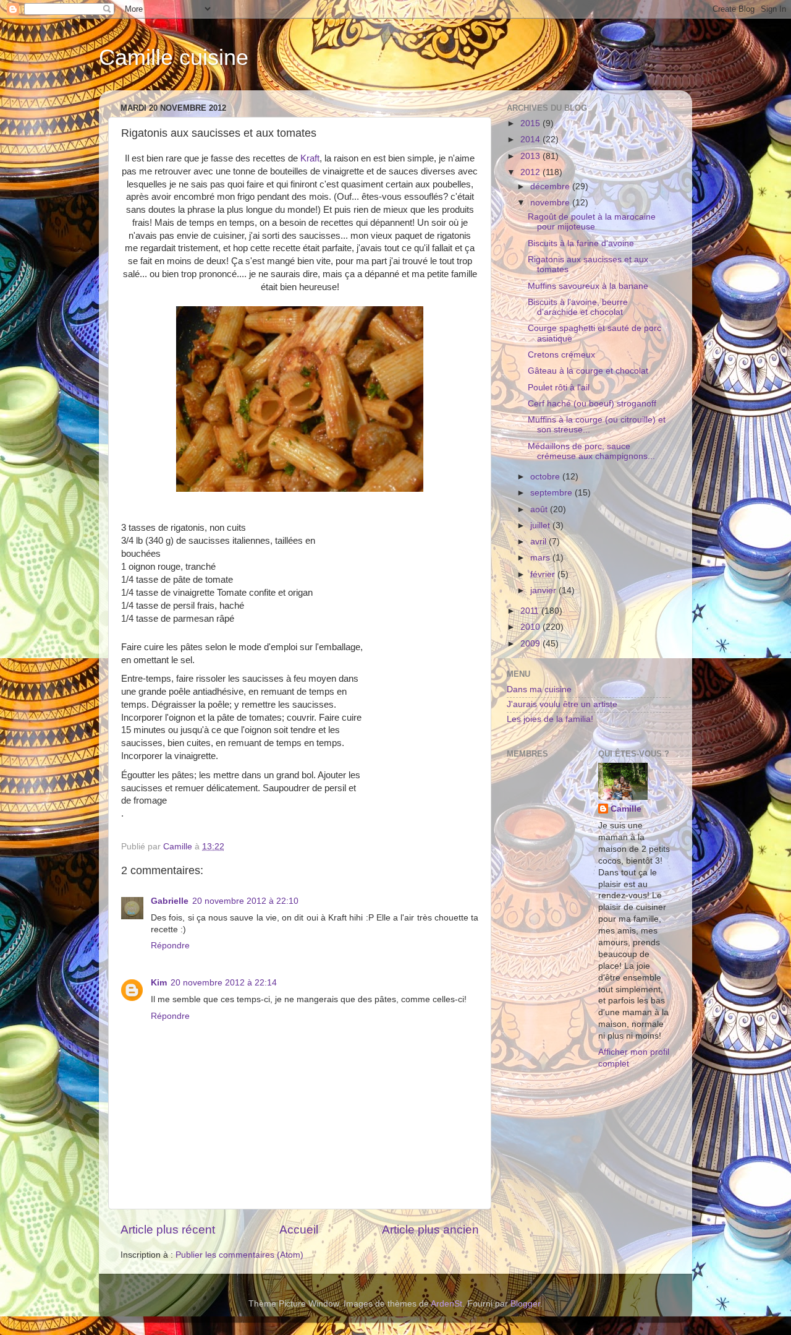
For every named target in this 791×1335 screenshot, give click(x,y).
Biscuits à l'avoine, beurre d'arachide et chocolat (578, 307)
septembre (552, 492)
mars (541, 557)
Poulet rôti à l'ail (559, 387)
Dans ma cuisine (539, 689)
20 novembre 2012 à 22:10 (245, 901)
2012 (531, 172)
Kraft (309, 158)
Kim (159, 982)
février (543, 574)
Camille (626, 808)
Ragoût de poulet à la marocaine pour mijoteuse (592, 221)
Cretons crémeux (561, 354)
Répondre (170, 945)
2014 (531, 139)
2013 (531, 156)
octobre (546, 476)
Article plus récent (168, 1229)
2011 (530, 611)
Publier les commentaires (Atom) (239, 1255)
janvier (544, 590)
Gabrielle (169, 901)
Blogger (525, 1303)
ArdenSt (446, 1303)
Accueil (298, 1229)
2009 (531, 643)
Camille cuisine (173, 57)
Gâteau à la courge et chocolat (588, 371)
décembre (551, 186)
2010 (531, 627)
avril (539, 541)
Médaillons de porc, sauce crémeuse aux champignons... (591, 451)
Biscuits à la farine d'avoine (581, 243)
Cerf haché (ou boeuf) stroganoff (592, 403)
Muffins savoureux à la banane (588, 286)
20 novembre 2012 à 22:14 (224, 982)
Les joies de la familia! (550, 719)
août (540, 509)
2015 (531, 123)
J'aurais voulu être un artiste (562, 704)
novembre (551, 202)
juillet (541, 525)
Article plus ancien (430, 1229)
